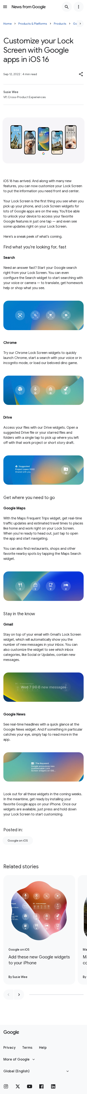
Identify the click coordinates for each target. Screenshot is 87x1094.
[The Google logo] (11, 1032)
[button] (81, 74)
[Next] (80, 23)
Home (7, 23)
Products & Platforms (32, 23)
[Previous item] (8, 995)
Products (60, 23)
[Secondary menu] (78, 7)
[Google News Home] (29, 7)
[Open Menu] (5, 7)
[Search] (67, 7)
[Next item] (19, 995)
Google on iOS (18, 840)
